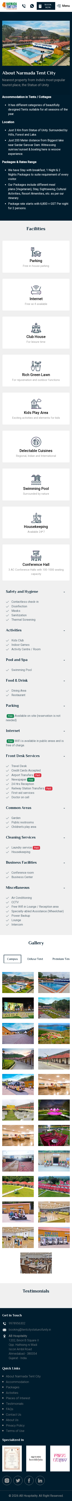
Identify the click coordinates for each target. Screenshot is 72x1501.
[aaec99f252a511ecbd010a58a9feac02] (18, 1135)
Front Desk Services (23, 756)
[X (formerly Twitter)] (18, 1480)
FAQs (9, 1409)
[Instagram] (6, 1480)
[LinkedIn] (40, 1480)
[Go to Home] (9, 5)
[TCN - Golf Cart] (54, 1237)
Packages (12, 1387)
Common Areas (18, 808)
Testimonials (14, 1403)
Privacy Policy (15, 1425)
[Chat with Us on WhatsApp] (32, 6)
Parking (12, 705)
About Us (12, 1420)
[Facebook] (29, 1480)
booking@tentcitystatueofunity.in (30, 1329)
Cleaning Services (21, 837)
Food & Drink (17, 680)
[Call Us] (23, 6)
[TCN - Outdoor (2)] (18, 1110)
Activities (14, 630)
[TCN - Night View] (54, 1110)
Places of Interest (18, 1398)
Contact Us (13, 1414)
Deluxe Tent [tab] (35, 959)
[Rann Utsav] (60, 1458)
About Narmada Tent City (23, 1376)
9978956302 (17, 1323)
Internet (13, 731)
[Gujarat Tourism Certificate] (12, 1458)
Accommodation (17, 1382)
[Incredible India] (36, 1458)
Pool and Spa (17, 660)
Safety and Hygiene (22, 591)
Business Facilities (21, 862)
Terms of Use (15, 1431)
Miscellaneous (18, 887)
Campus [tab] (12, 959)
